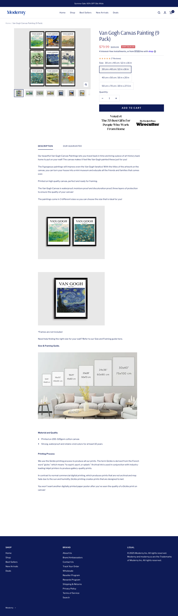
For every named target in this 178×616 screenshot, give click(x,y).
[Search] (159, 12)
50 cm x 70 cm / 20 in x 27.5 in (116, 86)
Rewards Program (71, 580)
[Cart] (171, 12)
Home (62, 12)
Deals (115, 12)
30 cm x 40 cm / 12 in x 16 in (115, 69)
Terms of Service (71, 593)
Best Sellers (86, 12)
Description (45, 146)
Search (66, 597)
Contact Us (68, 562)
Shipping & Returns (72, 584)
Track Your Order (71, 566)
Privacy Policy (69, 588)
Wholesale (68, 571)
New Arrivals (102, 12)
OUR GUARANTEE (72, 146)
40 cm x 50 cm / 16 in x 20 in (115, 77)
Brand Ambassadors (73, 557)
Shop (72, 12)
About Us (67, 553)
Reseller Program (71, 575)
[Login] (165, 12)
